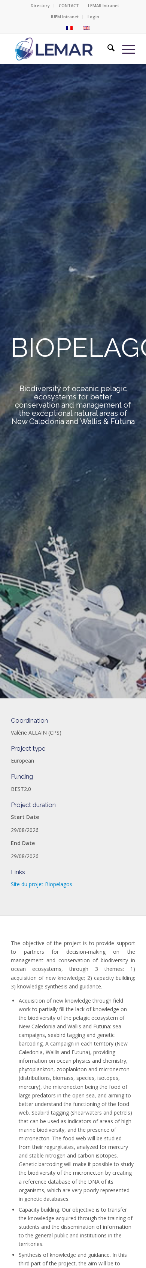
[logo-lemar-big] (54, 49)
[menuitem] (40, 5)
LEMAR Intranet (103, 5)
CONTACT (69, 5)
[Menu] (125, 49)
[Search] (107, 49)
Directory (40, 5)
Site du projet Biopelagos (41, 884)
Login (93, 16)
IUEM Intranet (65, 16)
